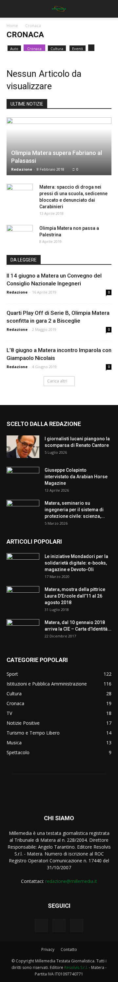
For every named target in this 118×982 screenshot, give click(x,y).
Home (12, 25)
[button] (109, 9)
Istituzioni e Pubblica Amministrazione (47, 684)
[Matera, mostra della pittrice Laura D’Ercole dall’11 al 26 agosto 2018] (23, 597)
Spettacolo (18, 752)
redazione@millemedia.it (71, 881)
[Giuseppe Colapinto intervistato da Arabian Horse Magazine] (23, 478)
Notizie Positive (23, 723)
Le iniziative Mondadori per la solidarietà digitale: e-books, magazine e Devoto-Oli (76, 563)
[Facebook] (41, 925)
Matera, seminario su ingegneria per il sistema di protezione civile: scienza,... (75, 509)
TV (9, 713)
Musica (14, 742)
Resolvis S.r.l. (76, 967)
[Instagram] (59, 925)
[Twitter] (76, 925)
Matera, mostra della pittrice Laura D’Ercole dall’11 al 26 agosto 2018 (75, 596)
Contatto (69, 949)
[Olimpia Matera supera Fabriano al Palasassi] (59, 146)
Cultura (56, 48)
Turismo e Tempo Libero (33, 733)
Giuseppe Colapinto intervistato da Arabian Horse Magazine (76, 476)
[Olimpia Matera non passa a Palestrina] (20, 235)
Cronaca (34, 48)
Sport (12, 674)
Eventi (77, 48)
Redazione (21, 169)
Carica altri (57, 381)
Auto (14, 48)
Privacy (47, 949)
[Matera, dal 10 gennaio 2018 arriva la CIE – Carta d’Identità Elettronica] (23, 630)
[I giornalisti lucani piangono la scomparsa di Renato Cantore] (23, 446)
